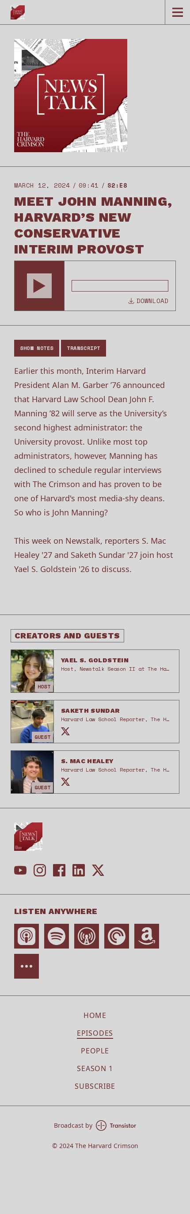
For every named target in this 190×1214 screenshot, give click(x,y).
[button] (39, 285)
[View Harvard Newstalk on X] (98, 870)
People (95, 1051)
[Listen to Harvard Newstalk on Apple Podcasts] (26, 936)
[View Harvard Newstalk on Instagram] (40, 870)
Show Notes (36, 348)
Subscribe (95, 1086)
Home (95, 1015)
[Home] (82, 12)
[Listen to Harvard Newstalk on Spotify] (56, 936)
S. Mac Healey (87, 761)
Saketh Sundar (90, 710)
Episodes (95, 1033)
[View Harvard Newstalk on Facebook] (59, 870)
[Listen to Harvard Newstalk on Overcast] (86, 936)
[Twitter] (65, 731)
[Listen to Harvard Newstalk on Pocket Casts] (116, 936)
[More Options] (26, 966)
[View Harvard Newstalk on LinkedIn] (78, 870)
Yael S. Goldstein (95, 660)
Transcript (83, 348)
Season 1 (95, 1068)
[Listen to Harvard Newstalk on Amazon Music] (146, 936)
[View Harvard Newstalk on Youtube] (20, 870)
